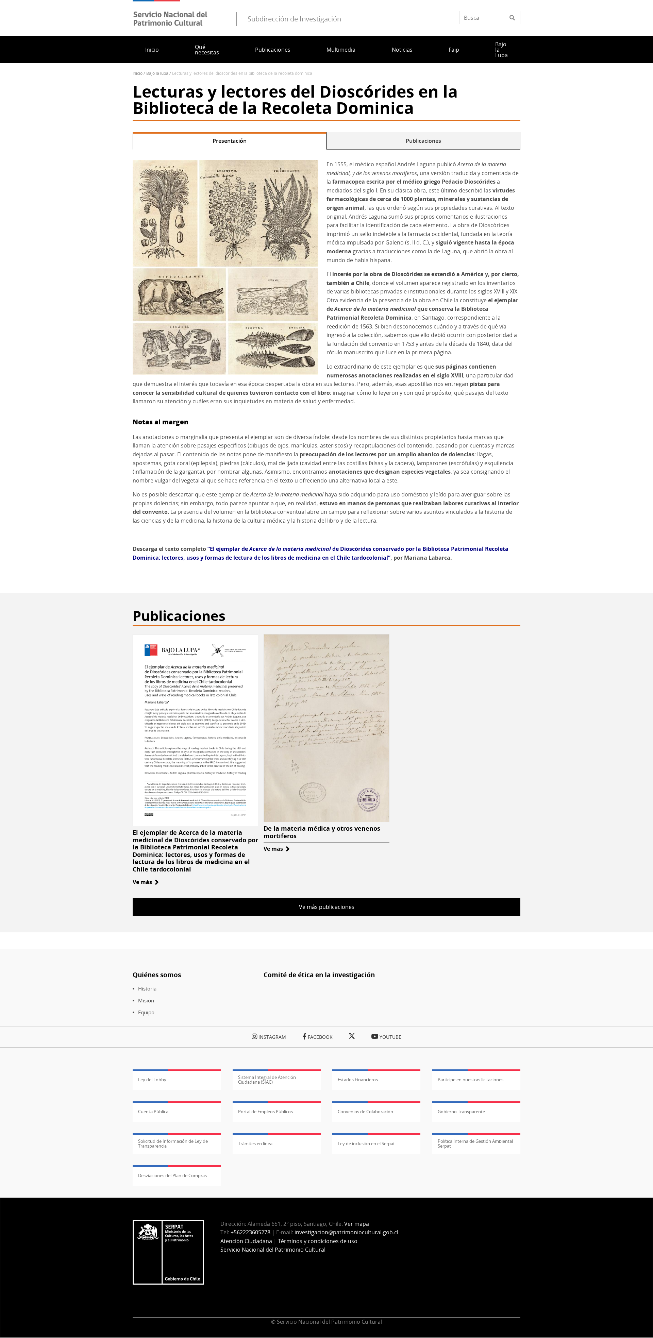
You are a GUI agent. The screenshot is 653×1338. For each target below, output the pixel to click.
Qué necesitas (207, 49)
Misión (146, 1000)
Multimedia (340, 49)
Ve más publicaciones (326, 907)
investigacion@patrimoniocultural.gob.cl (346, 1232)
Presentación (230, 141)
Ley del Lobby (152, 1080)
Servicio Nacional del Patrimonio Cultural (272, 1249)
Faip (454, 49)
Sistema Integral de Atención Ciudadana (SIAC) (267, 1079)
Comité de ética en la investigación (319, 974)
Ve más (146, 882)
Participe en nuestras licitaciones (470, 1080)
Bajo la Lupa (501, 49)
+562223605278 (250, 1232)
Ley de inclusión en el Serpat (366, 1143)
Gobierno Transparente (461, 1111)
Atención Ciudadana (246, 1241)
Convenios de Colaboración (365, 1111)
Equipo (146, 1012)
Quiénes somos (157, 974)
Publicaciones (272, 49)
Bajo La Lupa (157, 73)
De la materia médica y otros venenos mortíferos (322, 832)
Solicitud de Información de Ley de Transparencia (173, 1143)
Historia (147, 988)
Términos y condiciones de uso (317, 1241)
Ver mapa (356, 1223)
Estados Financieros (358, 1080)
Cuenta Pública (153, 1111)
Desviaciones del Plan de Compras (172, 1175)
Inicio (152, 49)
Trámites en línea (255, 1143)
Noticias (402, 49)
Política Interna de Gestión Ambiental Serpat (475, 1143)
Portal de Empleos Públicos (265, 1111)
